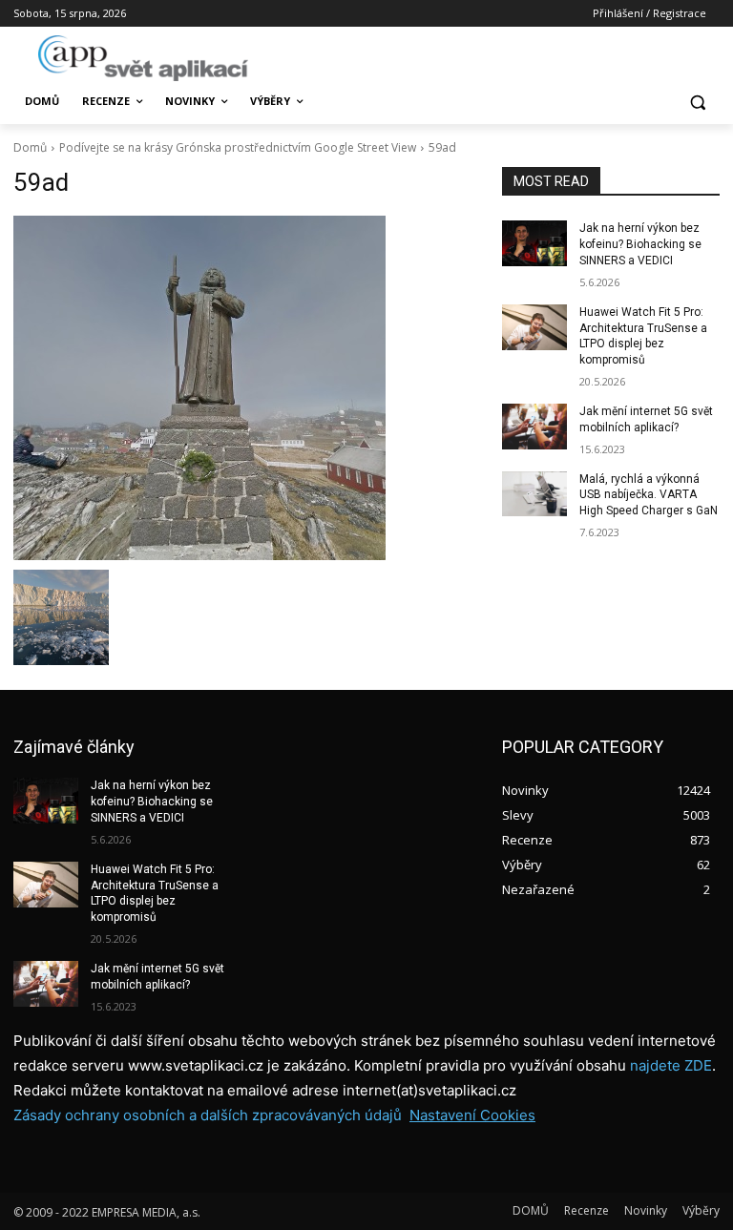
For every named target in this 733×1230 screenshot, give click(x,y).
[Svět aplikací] (143, 58)
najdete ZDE (671, 1065)
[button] (697, 101)
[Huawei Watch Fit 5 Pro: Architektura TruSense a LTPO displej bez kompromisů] (534, 327)
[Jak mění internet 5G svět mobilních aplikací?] (534, 426)
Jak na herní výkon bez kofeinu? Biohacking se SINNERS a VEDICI (640, 244)
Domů (30, 147)
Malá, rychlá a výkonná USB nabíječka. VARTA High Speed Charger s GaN (648, 495)
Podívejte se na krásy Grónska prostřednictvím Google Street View (237, 147)
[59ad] (244, 388)
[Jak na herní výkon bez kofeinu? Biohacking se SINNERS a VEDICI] (534, 243)
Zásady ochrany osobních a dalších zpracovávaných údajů (207, 1115)
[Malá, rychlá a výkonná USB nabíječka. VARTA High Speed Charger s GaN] (534, 494)
